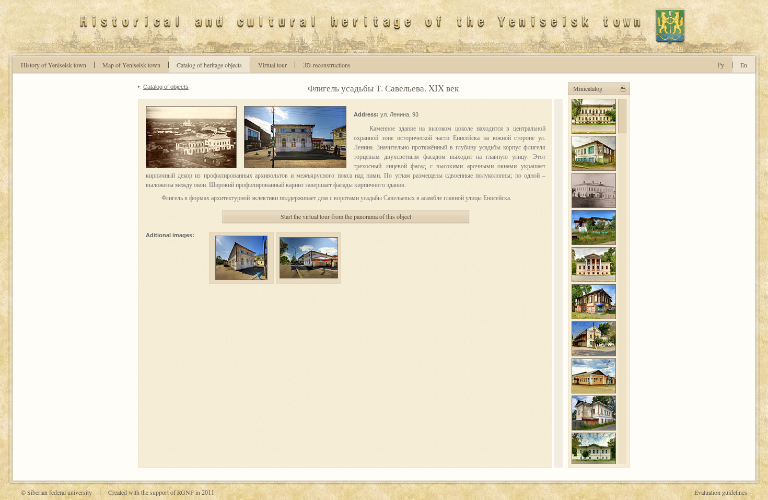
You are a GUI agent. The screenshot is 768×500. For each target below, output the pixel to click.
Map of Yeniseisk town (131, 65)
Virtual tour (272, 65)
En (743, 65)
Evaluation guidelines (720, 492)
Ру (720, 65)
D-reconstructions (327, 65)
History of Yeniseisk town (53, 65)
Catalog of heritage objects (209, 65)
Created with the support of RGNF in (161, 492)
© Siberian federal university (56, 492)
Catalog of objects (166, 87)
